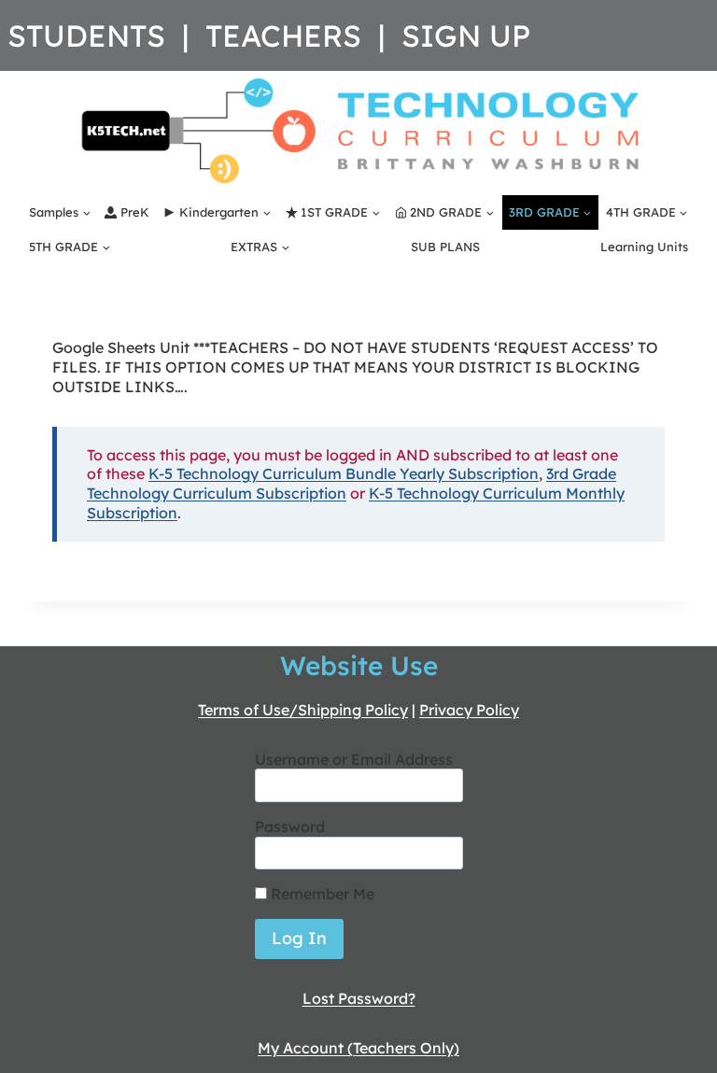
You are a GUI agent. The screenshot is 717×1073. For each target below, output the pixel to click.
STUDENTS (86, 35)
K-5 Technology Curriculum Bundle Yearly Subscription (343, 473)
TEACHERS (283, 35)
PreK (134, 212)
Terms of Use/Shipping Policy (303, 709)
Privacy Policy (469, 709)
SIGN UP (465, 35)
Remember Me (320, 893)
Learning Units (644, 246)
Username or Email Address (354, 759)
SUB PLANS (445, 246)
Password (290, 826)
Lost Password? (358, 998)
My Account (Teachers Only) (358, 1047)
